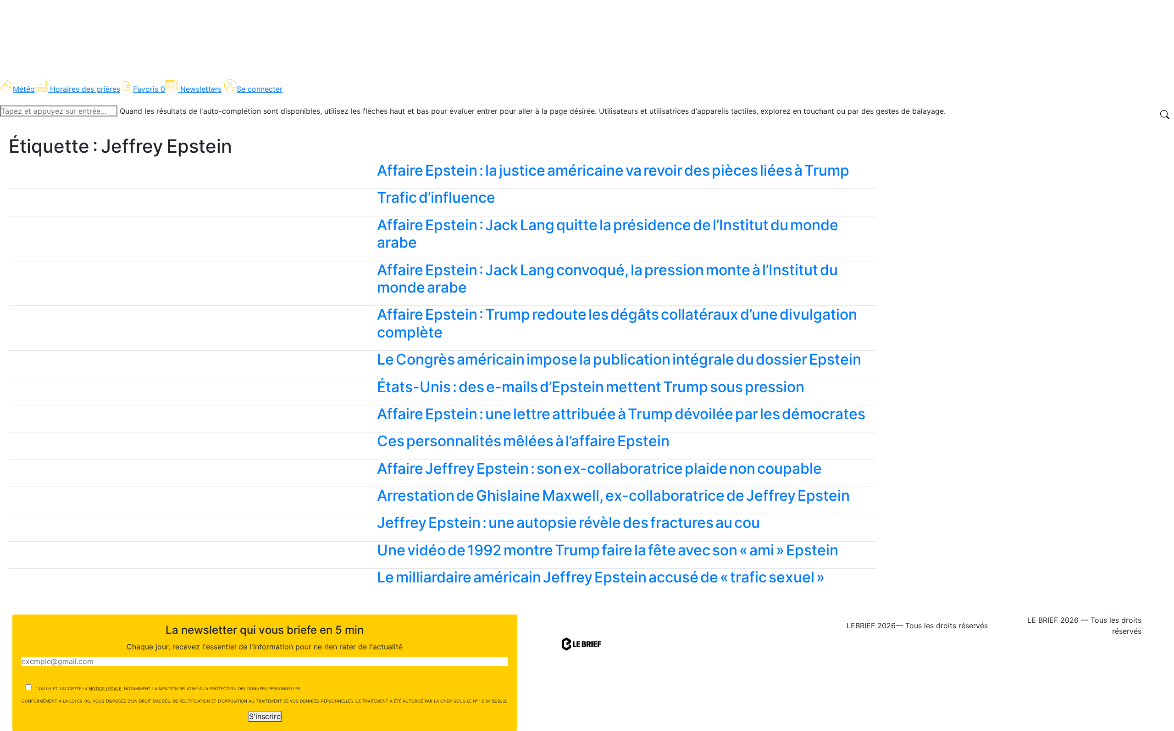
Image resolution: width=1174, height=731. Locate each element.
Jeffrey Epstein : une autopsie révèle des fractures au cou (568, 523)
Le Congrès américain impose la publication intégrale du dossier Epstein (619, 359)
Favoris (149, 89)
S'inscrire (265, 716)
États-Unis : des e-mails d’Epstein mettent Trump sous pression (590, 387)
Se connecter (259, 89)
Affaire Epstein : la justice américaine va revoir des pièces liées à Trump (613, 170)
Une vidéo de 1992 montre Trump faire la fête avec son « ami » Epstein (607, 550)
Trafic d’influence (436, 197)
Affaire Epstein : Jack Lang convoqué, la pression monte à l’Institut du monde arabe (607, 278)
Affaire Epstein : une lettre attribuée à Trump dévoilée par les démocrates (621, 414)
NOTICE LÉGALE (105, 688)
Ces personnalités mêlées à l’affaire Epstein (523, 441)
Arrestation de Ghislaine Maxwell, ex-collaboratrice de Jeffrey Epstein (613, 495)
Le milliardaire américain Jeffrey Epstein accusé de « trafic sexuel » (601, 577)
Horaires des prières (85, 89)
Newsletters (201, 89)
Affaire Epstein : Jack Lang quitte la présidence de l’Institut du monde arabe (607, 233)
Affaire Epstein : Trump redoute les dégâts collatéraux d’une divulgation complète (617, 323)
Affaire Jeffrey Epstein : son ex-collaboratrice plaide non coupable (599, 468)
